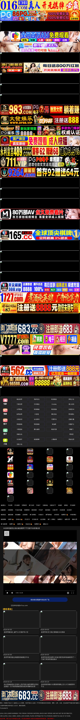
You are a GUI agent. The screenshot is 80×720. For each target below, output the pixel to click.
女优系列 (36, 419)
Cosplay (54, 404)
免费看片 (60, 519)
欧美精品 (54, 399)
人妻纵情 (54, 439)
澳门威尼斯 (4, 524)
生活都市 (19, 439)
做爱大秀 (67, 519)
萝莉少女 (71, 399)
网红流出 (54, 414)
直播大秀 (74, 519)
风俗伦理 (71, 439)
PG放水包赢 (18, 510)
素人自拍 (71, 404)
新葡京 (66, 505)
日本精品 (36, 404)
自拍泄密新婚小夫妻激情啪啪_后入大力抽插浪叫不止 (58, 685)
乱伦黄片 (69, 510)
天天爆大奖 (35, 519)
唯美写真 (54, 429)
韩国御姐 (36, 409)
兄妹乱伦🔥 (29, 524)
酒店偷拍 (47, 510)
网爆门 (71, 429)
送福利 (60, 505)
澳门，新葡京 (51, 519)
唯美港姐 (54, 409)
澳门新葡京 (33, 514)
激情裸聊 (3, 519)
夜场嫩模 (17, 514)
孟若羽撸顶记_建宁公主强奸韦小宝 (16, 632)
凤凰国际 (10, 510)
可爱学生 (54, 419)
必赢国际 (3, 510)
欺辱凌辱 (19, 414)
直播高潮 (26, 510)
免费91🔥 (12, 524)
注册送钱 (45, 505)
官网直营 (24, 505)
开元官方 (27, 519)
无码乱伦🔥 (19, 519)
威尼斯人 (3, 505)
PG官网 (10, 505)
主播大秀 (55, 510)
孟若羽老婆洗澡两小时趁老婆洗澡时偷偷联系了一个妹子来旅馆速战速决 (58, 658)
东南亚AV (71, 409)
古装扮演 (19, 419)
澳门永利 (31, 505)
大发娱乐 (40, 514)
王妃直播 (62, 510)
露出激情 (36, 429)
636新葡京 (73, 514)
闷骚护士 (71, 424)
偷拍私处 (3, 514)
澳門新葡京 (49, 514)
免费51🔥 (11, 519)
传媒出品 (19, 434)
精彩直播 (34, 510)
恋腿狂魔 (71, 419)
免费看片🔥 (64, 514)
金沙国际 (43, 519)
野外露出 (71, 414)
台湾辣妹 (19, 409)
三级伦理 (19, 404)
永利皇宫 (56, 514)
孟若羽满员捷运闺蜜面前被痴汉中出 (16, 657)
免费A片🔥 (20, 524)
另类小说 (19, 444)
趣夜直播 (10, 514)
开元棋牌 (17, 505)
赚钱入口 (45, 524)
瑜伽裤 (54, 424)
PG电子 (38, 505)
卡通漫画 (19, 429)
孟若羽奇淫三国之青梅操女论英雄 (53, 632)
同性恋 (71, 434)
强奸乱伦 (36, 399)
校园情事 (36, 439)
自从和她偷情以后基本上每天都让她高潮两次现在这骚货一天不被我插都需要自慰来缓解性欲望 (21, 685)
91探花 (37, 414)
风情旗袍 (19, 424)
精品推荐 (19, 399)
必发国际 (25, 514)
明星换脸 (36, 424)
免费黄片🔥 (37, 524)
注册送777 (53, 505)
